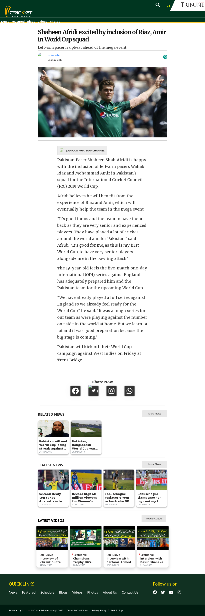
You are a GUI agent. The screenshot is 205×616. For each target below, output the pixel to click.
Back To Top (117, 610)
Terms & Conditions (77, 610)
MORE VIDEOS (154, 518)
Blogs (31, 21)
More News (154, 413)
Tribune (26, 610)
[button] (82, 150)
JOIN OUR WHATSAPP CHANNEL (85, 150)
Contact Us (130, 592)
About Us (110, 592)
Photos (55, 21)
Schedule (47, 592)
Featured (18, 21)
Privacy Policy (99, 610)
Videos (42, 21)
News (5, 21)
